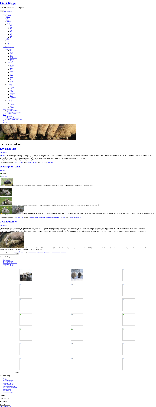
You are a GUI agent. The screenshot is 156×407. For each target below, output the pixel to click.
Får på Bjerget (8, 3)
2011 (7, 39)
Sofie (11, 101)
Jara (11, 103)
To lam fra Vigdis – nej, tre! (10, 263)
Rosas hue (9, 116)
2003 (11, 27)
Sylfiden (12, 87)
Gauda (11, 71)
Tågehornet (13, 97)
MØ (11, 78)
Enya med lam (8, 148)
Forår (18, 217)
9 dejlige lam (6, 260)
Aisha (11, 52)
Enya (11, 85)
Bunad (11, 53)
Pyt (10, 74)
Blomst (11, 75)
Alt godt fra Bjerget (8, 109)
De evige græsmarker (8, 47)
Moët (11, 69)
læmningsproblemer (44, 252)
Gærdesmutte (13, 58)
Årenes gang (6, 22)
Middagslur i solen (10, 166)
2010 (11, 37)
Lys (11, 90)
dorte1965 (50, 162)
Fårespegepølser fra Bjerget (13, 112)
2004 (11, 28)
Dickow (29, 162)
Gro (11, 72)
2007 (11, 33)
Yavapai (12, 61)
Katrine (12, 107)
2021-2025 (9, 49)
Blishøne (12, 65)
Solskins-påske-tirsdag (9, 386)
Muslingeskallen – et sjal (12, 118)
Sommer (19, 162)
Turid (11, 96)
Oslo (11, 50)
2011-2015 (9, 84)
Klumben (35, 217)
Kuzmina (8, 15)
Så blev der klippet (8, 392)
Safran (11, 94)
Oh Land (12, 80)
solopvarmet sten (54, 217)
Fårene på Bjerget (7, 14)
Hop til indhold (8, 11)
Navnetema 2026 (7, 389)
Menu (2, 11)
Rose (11, 106)
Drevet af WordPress (5, 406)
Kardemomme (13, 82)
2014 (7, 43)
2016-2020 (9, 62)
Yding (11, 91)
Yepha (64, 217)
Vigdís (8, 17)
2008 (11, 34)
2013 (7, 41)
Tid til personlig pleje (8, 266)
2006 (11, 31)
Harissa (12, 59)
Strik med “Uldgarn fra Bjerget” (14, 119)
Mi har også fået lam (8, 264)
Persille (11, 81)
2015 (7, 44)
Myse (11, 77)
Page (11, 55)
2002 (11, 25)
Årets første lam (7, 390)
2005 (11, 30)
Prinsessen (12, 93)
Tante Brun (13, 104)
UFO (61, 217)
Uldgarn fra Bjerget (11, 113)
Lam (22, 217)
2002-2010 (9, 24)
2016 (7, 46)
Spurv (11, 66)
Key (36, 162)
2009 (11, 36)
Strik (4, 115)
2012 (7, 40)
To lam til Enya (8, 221)
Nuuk (7, 20)
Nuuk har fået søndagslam (10, 387)
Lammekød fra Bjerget (12, 110)
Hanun (11, 56)
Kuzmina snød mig (8, 261)
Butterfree (9, 21)
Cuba (11, 88)
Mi (7, 18)
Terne (11, 63)
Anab (11, 68)
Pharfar (48, 217)
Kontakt (5, 122)
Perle (11, 99)
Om (4, 120)
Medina (41, 217)
